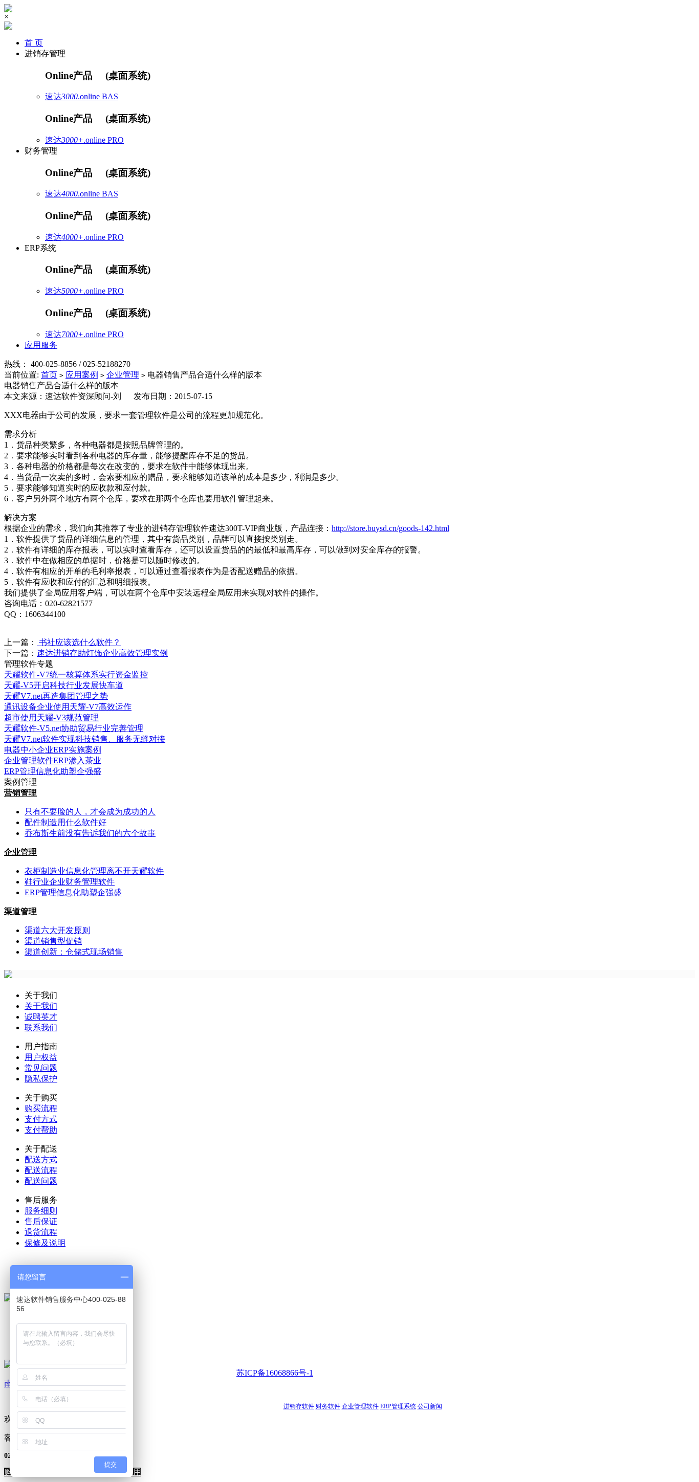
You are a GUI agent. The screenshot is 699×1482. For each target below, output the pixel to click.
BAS (110, 96)
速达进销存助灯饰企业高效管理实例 (102, 653)
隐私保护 (41, 1078)
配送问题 (41, 1181)
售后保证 (41, 1221)
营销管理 (20, 792)
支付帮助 (41, 1129)
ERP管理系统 (398, 1406)
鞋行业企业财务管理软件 (70, 881)
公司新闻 (430, 1406)
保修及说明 (45, 1242)
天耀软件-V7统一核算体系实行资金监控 (76, 674)
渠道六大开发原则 (57, 930)
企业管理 (122, 374)
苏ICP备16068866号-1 (274, 1372)
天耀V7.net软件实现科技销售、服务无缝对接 (84, 739)
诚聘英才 (41, 1016)
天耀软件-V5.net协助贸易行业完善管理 (73, 728)
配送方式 (41, 1159)
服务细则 (41, 1210)
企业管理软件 (360, 1406)
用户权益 (41, 1057)
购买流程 (41, 1108)
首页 (49, 374)
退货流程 (41, 1232)
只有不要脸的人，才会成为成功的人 (90, 811)
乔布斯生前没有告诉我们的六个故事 (90, 833)
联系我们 (41, 1027)
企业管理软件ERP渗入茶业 (52, 760)
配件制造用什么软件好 (65, 822)
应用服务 (41, 345)
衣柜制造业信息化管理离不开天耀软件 (94, 871)
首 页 (34, 42)
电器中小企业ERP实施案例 (52, 749)
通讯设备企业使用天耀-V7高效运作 (68, 706)
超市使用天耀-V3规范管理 (51, 717)
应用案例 (81, 374)
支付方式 (41, 1119)
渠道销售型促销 (53, 941)
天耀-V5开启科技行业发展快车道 (63, 685)
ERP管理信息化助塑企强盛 (52, 771)
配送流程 (41, 1170)
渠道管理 (20, 911)
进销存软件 (298, 1406)
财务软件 (328, 1406)
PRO (115, 140)
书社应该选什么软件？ (79, 642)
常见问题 (41, 1068)
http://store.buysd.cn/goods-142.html (390, 528)
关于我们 (41, 1006)
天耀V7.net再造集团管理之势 (56, 696)
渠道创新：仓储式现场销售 (74, 951)
